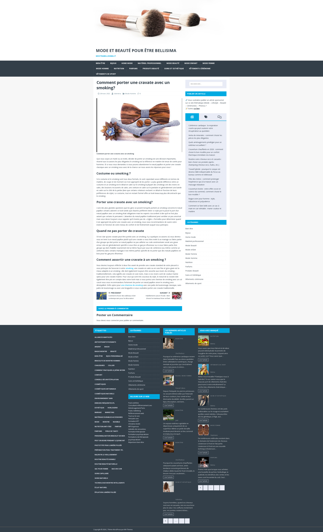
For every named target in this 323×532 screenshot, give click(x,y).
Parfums (133, 68)
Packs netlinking (134, 411)
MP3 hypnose (133, 426)
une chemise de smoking (132, 285)
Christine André (134, 424)
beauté (113, 351)
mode (97, 422)
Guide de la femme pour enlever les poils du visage (219, 400)
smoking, (130, 268)
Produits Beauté (151, 68)
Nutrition (119, 68)
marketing (109, 412)
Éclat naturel (101, 487)
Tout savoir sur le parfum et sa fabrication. (219, 461)
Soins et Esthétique (174, 68)
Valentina (117, 93)
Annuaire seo (133, 418)
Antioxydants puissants (105, 342)
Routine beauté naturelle (106, 464)
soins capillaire (102, 473)
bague (107, 347)
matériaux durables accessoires (109, 417)
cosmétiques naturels (104, 394)
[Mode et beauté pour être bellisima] (161, 44)
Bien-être (100, 63)
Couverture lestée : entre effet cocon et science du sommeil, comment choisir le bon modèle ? (205, 192)
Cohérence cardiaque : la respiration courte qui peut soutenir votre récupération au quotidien (203, 128)
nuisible (116, 422)
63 (182, 521)
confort (98, 375)
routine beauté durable (105, 459)
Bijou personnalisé (114, 356)
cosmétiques (100, 384)
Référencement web (136, 413)
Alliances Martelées (103, 337)
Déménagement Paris (136, 408)
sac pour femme (101, 469)
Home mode (127, 63)
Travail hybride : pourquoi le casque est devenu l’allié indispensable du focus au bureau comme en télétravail (204, 172)
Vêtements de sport (106, 74)
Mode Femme (209, 63)
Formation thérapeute (136, 431)
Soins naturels (101, 478)
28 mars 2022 (105, 93)
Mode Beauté (173, 63)
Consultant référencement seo (140, 405)
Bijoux (113, 63)
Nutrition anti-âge (103, 426)
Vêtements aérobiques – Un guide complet (219, 368)
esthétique (99, 408)
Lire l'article (168, 371)
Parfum (118, 426)
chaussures (100, 365)
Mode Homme (102, 68)
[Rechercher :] (205, 84)
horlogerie (113, 408)
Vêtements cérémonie (199, 68)
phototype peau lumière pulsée (108, 445)
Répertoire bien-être (136, 442)
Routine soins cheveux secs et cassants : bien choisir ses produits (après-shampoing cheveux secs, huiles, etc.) (205, 162)
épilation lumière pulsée (105, 492)
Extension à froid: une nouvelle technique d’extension (218, 430)
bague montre (101, 351)
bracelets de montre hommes (107, 361)
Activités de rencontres (137, 429)
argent (98, 347)
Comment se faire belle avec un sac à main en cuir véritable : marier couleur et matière (205, 209)
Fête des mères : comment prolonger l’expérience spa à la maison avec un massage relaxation (204, 182)
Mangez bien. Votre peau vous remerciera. (219, 339)
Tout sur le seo (134, 416)
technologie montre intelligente (110, 483)
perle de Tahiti (111, 431)
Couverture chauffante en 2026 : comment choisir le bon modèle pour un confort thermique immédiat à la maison (206, 152)
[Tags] (206, 117)
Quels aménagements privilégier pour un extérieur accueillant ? (184, 415)
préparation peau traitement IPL (109, 450)
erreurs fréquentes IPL (105, 403)
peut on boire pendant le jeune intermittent (114, 440)
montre (106, 422)
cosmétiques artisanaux (105, 389)
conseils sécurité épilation (107, 379)
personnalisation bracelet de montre (111, 436)
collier (111, 365)
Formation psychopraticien (138, 434)
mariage (98, 412)
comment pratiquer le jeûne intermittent (113, 370)
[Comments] (219, 117)
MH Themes (128, 529)
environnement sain (104, 398)
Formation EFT (133, 421)
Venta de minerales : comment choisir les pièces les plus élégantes (183, 381)
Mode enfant (190, 63)
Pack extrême (133, 403)
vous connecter (112, 320)
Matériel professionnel (149, 63)
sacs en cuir (117, 469)
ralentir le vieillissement (106, 455)
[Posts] (192, 117)
